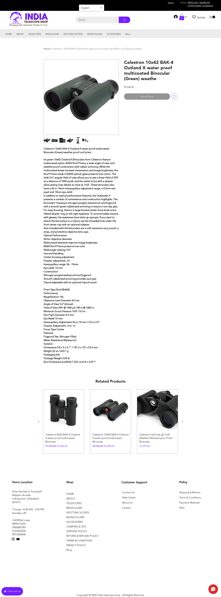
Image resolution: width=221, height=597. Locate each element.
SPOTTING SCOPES (77, 512)
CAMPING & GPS (76, 526)
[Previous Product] (38, 421)
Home (47, 48)
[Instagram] (13, 539)
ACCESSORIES (74, 521)
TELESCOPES (74, 503)
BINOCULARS (74, 507)
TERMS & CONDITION (79, 540)
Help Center (129, 497)
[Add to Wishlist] (174, 96)
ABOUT (70, 498)
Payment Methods (189, 502)
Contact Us (128, 492)
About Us (127, 502)
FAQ (181, 507)
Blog (69, 549)
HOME (70, 493)
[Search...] (124, 20)
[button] (212, 17)
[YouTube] (18, 539)
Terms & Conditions (190, 497)
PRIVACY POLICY (76, 545)
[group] (110, 421)
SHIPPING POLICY (76, 531)
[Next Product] (182, 421)
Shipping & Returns (189, 492)
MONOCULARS (75, 517)
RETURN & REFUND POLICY (82, 535)
